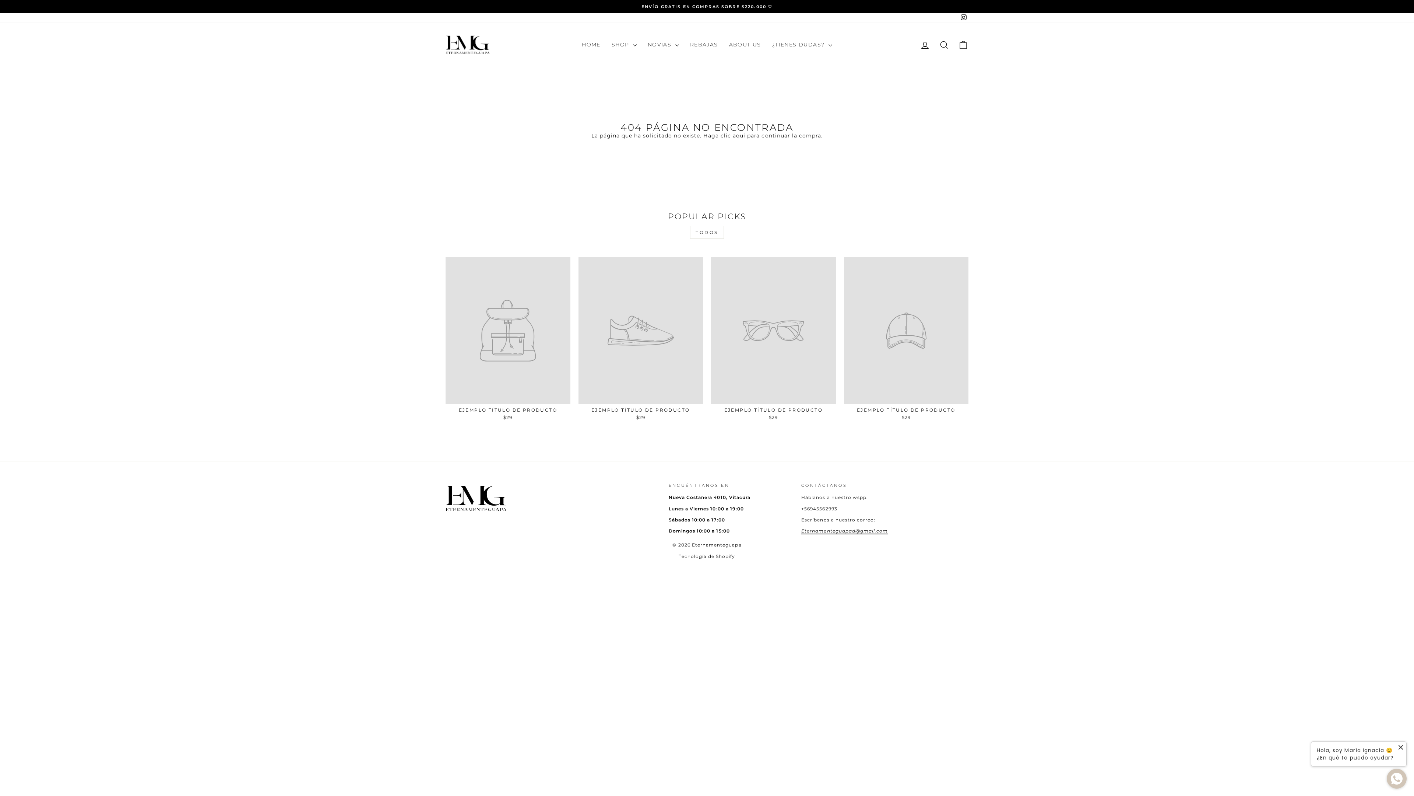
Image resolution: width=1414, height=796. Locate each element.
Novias (660, 44)
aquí (739, 135)
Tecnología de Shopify (707, 556)
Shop (621, 44)
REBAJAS (704, 44)
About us (745, 44)
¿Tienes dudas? (799, 44)
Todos (707, 232)
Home (591, 44)
